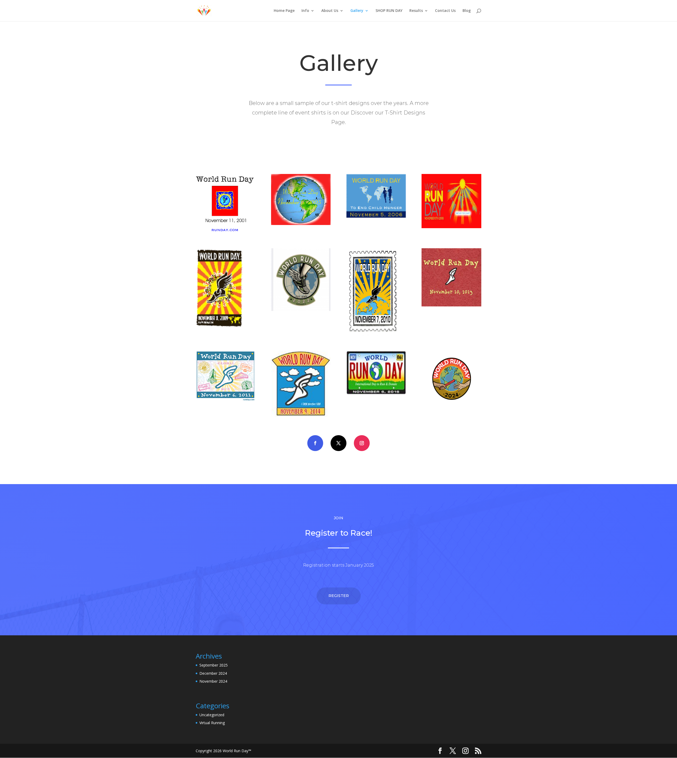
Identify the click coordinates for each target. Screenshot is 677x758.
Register (338, 595)
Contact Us (445, 11)
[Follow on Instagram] (362, 443)
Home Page (284, 11)
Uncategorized (211, 714)
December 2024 (213, 673)
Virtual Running (212, 722)
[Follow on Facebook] (315, 443)
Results (416, 11)
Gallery (356, 11)
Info (305, 11)
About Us (329, 11)
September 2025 (213, 665)
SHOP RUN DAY (389, 11)
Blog (467, 11)
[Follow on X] (338, 443)
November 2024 (213, 681)
